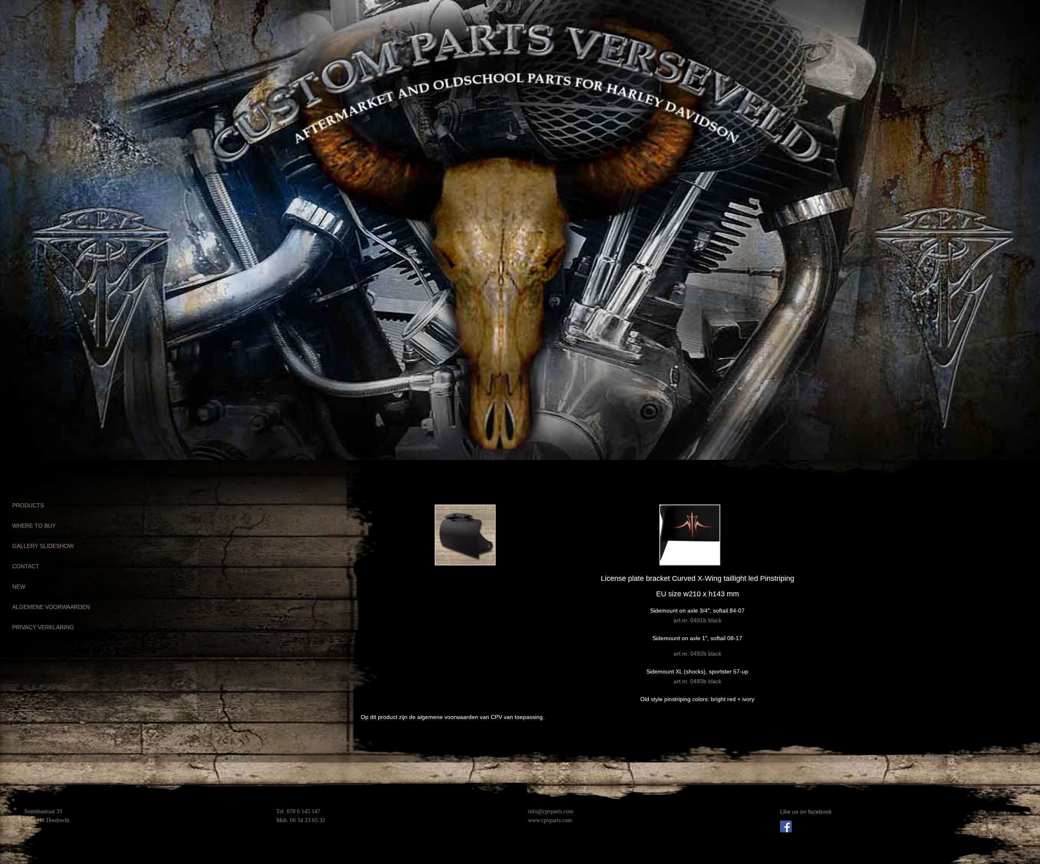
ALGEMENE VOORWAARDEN (51, 607)
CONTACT (25, 566)
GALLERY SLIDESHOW (43, 546)
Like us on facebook (806, 811)
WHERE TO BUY (34, 525)
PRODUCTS (28, 505)
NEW (18, 586)
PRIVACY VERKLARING (43, 627)
